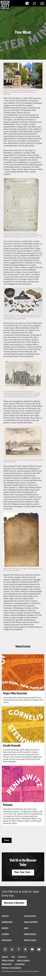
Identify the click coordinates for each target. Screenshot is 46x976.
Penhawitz (8, 805)
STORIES (5, 934)
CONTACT (22, 957)
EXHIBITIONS (7, 922)
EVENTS (5, 928)
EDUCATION (6, 940)
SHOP (26, 928)
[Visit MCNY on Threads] (25, 949)
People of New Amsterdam (15, 693)
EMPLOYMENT (23, 960)
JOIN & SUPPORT (31, 922)
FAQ (13, 957)
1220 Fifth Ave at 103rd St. (17, 891)
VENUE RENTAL (30, 934)
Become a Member (14, 903)
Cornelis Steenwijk (12, 745)
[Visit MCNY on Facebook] (18, 949)
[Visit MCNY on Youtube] (32, 949)
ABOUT (5, 957)
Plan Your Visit (22, 872)
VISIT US (5, 916)
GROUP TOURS (30, 940)
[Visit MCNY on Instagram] (5, 949)
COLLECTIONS (30, 916)
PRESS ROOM (8, 960)
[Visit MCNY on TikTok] (11, 949)
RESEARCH (7, 964)
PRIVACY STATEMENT (11, 968)
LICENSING (20, 964)
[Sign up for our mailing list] (38, 949)
